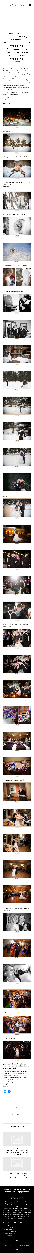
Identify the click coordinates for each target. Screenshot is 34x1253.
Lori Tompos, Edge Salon (17, 1073)
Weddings (17, 61)
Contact (6, 1229)
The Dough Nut (11, 1082)
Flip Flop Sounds (9, 1084)
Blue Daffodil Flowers (12, 1079)
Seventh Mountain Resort (20, 1071)
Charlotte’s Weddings (12, 1075)
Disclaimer (10, 1235)
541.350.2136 (12, 1229)
